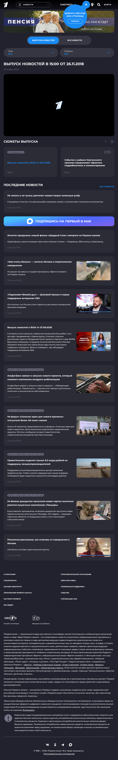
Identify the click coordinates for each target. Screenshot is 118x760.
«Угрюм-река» (87, 665)
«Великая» (20, 668)
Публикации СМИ (69, 599)
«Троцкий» (9, 668)
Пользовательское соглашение (76, 574)
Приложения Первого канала (18, 593)
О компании (9, 574)
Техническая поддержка (73, 587)
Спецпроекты (10, 581)
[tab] (43, 40)
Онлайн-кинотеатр (13, 587)
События (65, 593)
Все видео (8, 605)
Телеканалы (28, 710)
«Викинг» (99, 665)
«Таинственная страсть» (52, 668)
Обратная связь (68, 581)
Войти (107, 5)
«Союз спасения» (70, 665)
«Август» (28, 665)
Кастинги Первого (12, 599)
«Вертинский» (32, 668)
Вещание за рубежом (41, 624)
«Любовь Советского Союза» (47, 665)
